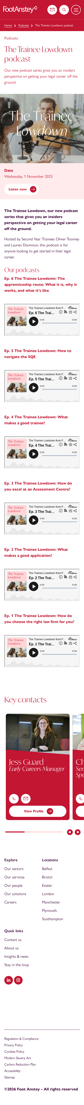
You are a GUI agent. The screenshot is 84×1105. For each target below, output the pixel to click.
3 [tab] (53, 832)
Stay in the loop (16, 964)
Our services (14, 877)
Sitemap (9, 1077)
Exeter (47, 885)
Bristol (47, 877)
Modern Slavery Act (17, 1058)
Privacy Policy (13, 1045)
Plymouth (49, 910)
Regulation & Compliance (21, 1039)
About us (11, 948)
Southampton (52, 919)
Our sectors (13, 868)
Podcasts (23, 25)
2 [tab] (34, 832)
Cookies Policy (14, 1051)
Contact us (13, 939)
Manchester (51, 902)
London (48, 893)
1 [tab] (15, 832)
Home (8, 25)
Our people (13, 885)
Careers (10, 902)
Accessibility (12, 1071)
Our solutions (15, 893)
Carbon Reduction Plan (20, 1064)
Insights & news (16, 956)
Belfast (47, 868)
